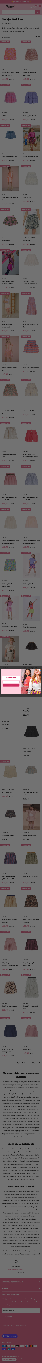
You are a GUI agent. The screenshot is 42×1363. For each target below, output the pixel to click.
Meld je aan (11, 685)
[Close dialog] (40, 670)
